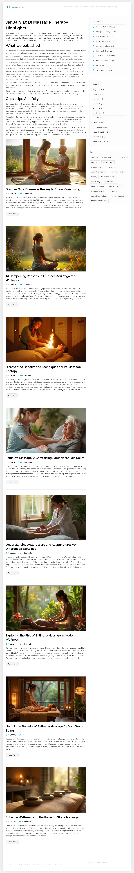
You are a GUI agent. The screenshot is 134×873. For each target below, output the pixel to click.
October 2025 (99, 137)
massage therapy (97, 167)
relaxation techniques (99, 196)
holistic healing (120, 157)
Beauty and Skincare (105, 46)
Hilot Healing (112, 7)
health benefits (110, 182)
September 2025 (100, 141)
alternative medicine (98, 172)
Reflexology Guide (87, 7)
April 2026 (98, 108)
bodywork (113, 191)
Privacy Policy (57, 865)
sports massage (118, 196)
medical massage (114, 186)
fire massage (96, 182)
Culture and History (104, 70)
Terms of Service (24, 865)
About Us (12, 865)
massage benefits (98, 191)
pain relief (95, 162)
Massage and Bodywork (106, 32)
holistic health (108, 162)
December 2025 (100, 127)
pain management (117, 172)
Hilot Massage (100, 7)
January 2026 (99, 123)
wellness (94, 157)
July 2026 (97, 94)
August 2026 (99, 90)
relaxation (112, 167)
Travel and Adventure (105, 61)
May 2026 (97, 104)
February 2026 (99, 118)
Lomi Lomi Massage (70, 7)
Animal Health (102, 65)
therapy (94, 177)
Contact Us (46, 865)
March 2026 (98, 113)
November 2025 (100, 132)
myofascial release (108, 177)
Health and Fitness (104, 51)
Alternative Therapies (105, 37)
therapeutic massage (99, 201)
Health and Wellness (105, 27)
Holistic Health (103, 41)
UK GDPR (36, 865)
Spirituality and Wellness (106, 56)
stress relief (106, 157)
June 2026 (98, 99)
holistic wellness (97, 186)
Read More (12, 214)
